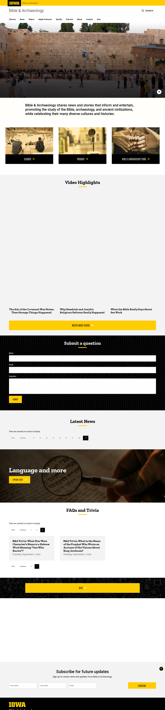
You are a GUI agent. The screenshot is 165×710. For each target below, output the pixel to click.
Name (11, 353)
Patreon (69, 19)
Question (12, 376)
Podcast (81, 159)
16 (67, 438)
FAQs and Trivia (82, 510)
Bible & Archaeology (26, 11)
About (79, 19)
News (22, 19)
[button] (147, 11)
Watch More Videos (81, 325)
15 (60, 438)
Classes (12, 19)
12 (41, 438)
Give (99, 19)
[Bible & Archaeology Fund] (136, 140)
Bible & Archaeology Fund (134, 159)
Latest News (82, 421)
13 (47, 438)
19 (86, 438)
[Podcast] (82, 140)
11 (34, 438)
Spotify (59, 19)
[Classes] (29, 140)
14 (54, 438)
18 (80, 438)
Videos (31, 19)
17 (73, 438)
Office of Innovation (30, 3)
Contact (89, 19)
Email (11, 365)
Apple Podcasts (45, 19)
